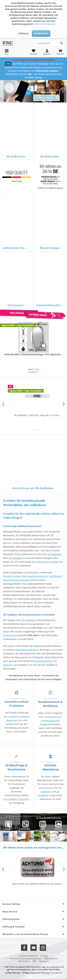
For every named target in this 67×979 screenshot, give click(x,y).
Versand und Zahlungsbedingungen (26, 958)
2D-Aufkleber (55, 554)
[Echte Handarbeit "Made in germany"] (16, 177)
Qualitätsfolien (31, 572)
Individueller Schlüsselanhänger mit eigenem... (33, 354)
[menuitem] (60, 51)
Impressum (44, 961)
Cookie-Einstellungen (28, 956)
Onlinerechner (46, 787)
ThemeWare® (56, 972)
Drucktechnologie (12, 576)
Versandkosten (53, 966)
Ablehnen (23, 33)
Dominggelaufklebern (27, 649)
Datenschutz (24, 961)
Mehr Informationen (44, 23)
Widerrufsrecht (51, 958)
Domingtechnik (11, 635)
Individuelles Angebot (46, 561)
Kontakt (44, 956)
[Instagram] (43, 947)
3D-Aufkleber (15, 557)
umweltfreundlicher (37, 576)
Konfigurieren (41, 33)
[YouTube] (33, 947)
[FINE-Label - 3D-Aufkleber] (16, 43)
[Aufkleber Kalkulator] (33, 314)
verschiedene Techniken (16, 799)
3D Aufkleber (28, 620)
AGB (34, 961)
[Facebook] (24, 947)
